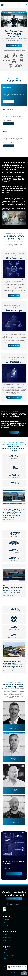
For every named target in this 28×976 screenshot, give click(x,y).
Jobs (4, 958)
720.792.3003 (15, 1)
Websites (6, 925)
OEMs (5, 935)
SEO (4, 922)
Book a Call (22, 1)
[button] (26, 5)
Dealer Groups (8, 937)
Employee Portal (8, 955)
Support (5, 952)
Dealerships (7, 940)
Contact (5, 950)
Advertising (6, 920)
